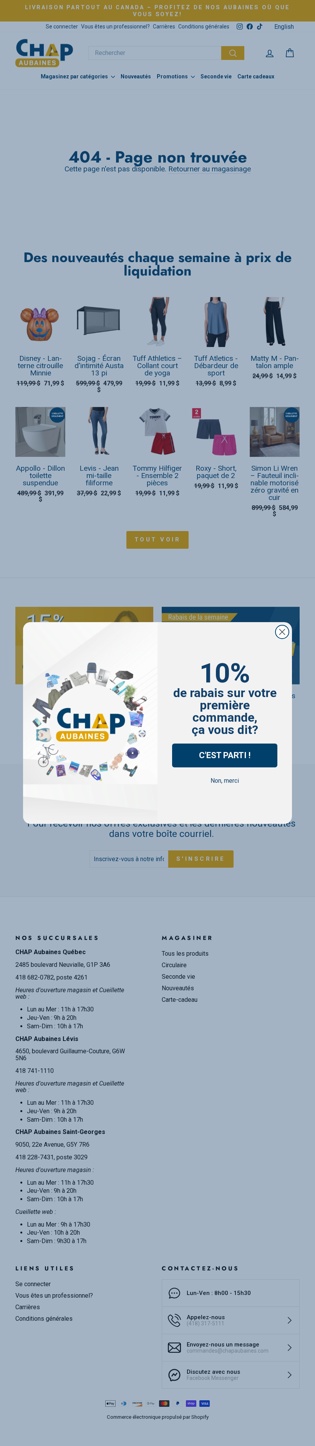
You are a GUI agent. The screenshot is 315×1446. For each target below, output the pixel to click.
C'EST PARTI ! (224, 755)
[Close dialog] (282, 632)
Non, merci (225, 780)
